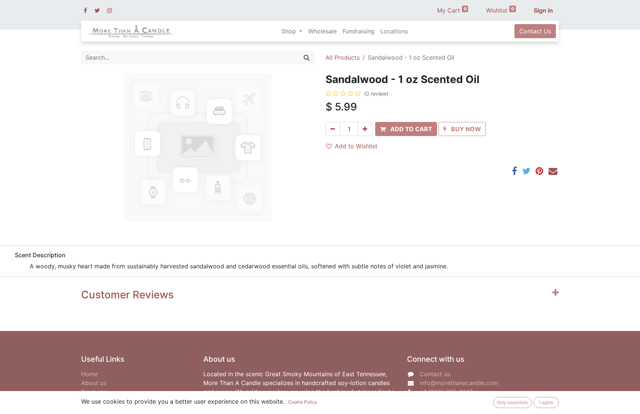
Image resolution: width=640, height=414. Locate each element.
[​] (85, 10)
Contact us (435, 374)
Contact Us (535, 31)
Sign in (543, 10)
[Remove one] (333, 129)
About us (93, 383)
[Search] (306, 57)
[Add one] (365, 129)
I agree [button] (546, 402)
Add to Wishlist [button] (356, 146)
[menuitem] (322, 31)
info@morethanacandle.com (459, 383)
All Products (343, 57)
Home (89, 374)
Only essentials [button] (512, 402)
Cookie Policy (302, 402)
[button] (406, 129)
